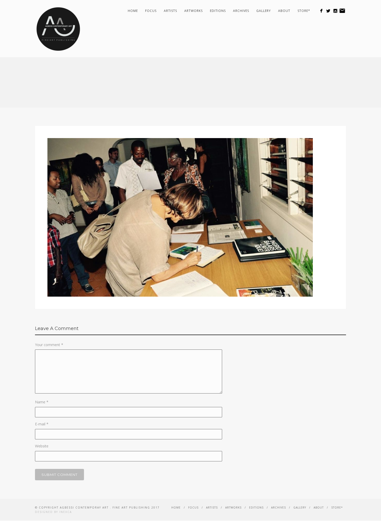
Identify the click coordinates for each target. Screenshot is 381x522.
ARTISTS (170, 11)
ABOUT (284, 11)
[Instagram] (335, 11)
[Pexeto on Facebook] (321, 11)
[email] (342, 11)
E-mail (41, 423)
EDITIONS (218, 11)
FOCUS (151, 11)
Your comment (49, 344)
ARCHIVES (241, 11)
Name (41, 401)
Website (41, 446)
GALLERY (263, 11)
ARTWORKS (193, 11)
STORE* (304, 11)
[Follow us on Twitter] (328, 11)
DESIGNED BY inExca (53, 512)
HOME (133, 11)
